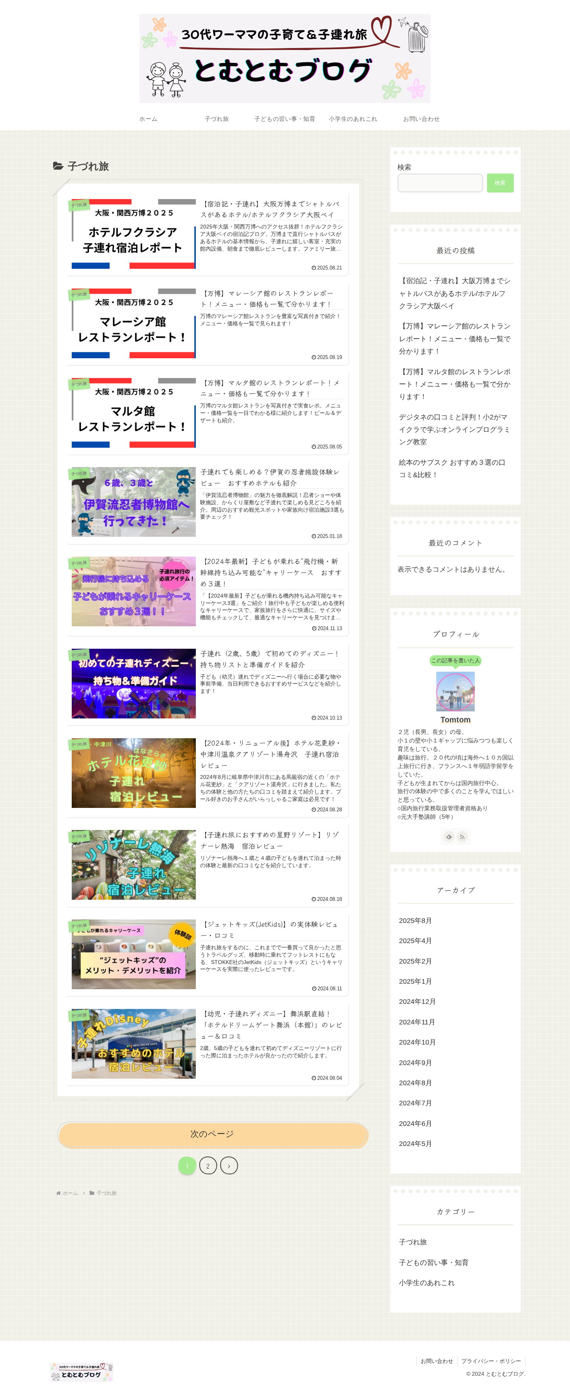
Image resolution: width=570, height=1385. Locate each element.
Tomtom (455, 719)
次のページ (212, 1134)
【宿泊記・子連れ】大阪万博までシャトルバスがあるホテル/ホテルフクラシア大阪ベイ (455, 293)
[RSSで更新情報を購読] (462, 837)
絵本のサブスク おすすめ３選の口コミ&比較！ (452, 469)
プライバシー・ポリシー (491, 1361)
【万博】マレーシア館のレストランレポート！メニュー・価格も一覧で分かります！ (455, 338)
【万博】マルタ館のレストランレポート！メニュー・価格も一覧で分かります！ (455, 384)
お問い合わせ (437, 1361)
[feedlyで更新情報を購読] (449, 837)
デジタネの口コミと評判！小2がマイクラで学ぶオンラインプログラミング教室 (455, 429)
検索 (404, 167)
